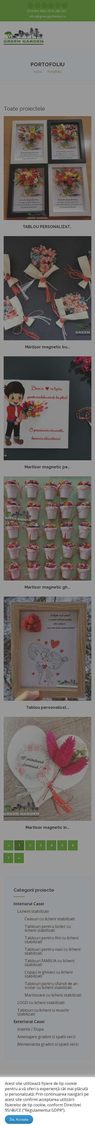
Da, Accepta (19, 1119)
